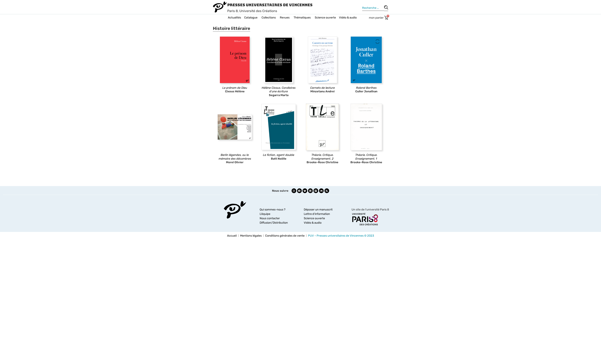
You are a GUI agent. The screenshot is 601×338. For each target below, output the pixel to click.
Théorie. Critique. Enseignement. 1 (366, 156)
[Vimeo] (315, 190)
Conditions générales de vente (285, 235)
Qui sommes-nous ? (272, 209)
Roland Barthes (366, 88)
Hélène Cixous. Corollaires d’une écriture (278, 89)
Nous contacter (270, 218)
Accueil (232, 235)
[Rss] (326, 190)
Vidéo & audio (348, 17)
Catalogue (250, 17)
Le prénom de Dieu (234, 88)
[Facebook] (299, 190)
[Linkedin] (310, 190)
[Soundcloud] (321, 190)
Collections (269, 17)
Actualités (234, 17)
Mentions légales (251, 235)
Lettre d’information (317, 214)
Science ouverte (325, 17)
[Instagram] (294, 190)
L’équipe (265, 214)
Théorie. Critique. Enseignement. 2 (322, 156)
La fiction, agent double (278, 155)
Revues (285, 17)
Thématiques (302, 17)
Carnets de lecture (322, 88)
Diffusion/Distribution (274, 222)
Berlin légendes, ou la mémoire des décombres (235, 156)
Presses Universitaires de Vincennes (270, 5)
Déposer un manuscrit (318, 209)
